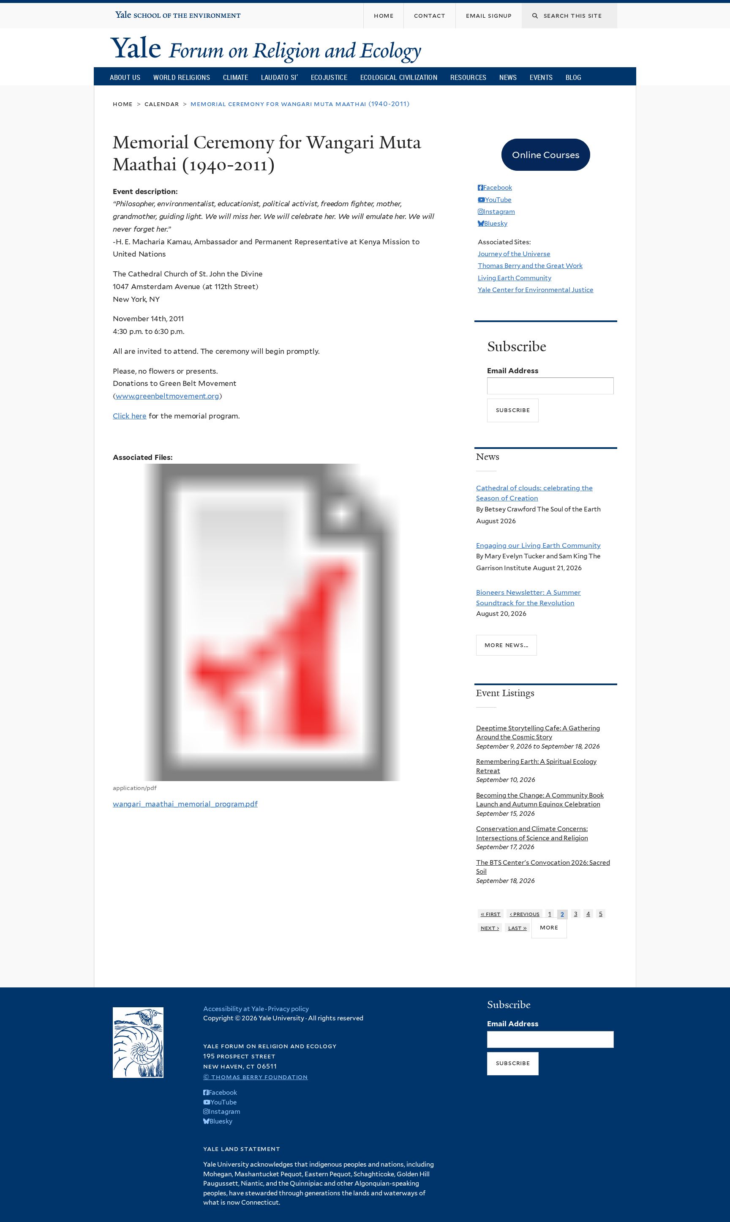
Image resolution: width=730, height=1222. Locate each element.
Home (123, 104)
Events (541, 77)
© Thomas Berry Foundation (255, 1077)
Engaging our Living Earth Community (538, 545)
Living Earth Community (514, 278)
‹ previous (525, 913)
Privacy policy (288, 1009)
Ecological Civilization (399, 77)
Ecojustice (329, 77)
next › (490, 927)
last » (517, 927)
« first (491, 913)
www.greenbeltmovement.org (167, 396)
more (549, 927)
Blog (573, 77)
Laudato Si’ (279, 77)
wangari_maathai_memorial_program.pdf (185, 804)
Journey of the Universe (514, 254)
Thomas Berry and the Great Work (530, 266)
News (508, 77)
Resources (468, 77)
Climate (235, 77)
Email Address (513, 370)
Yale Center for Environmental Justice (536, 290)
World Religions (181, 77)
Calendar (161, 104)
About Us (125, 77)
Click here (130, 416)
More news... (506, 645)
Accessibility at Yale (233, 1009)
